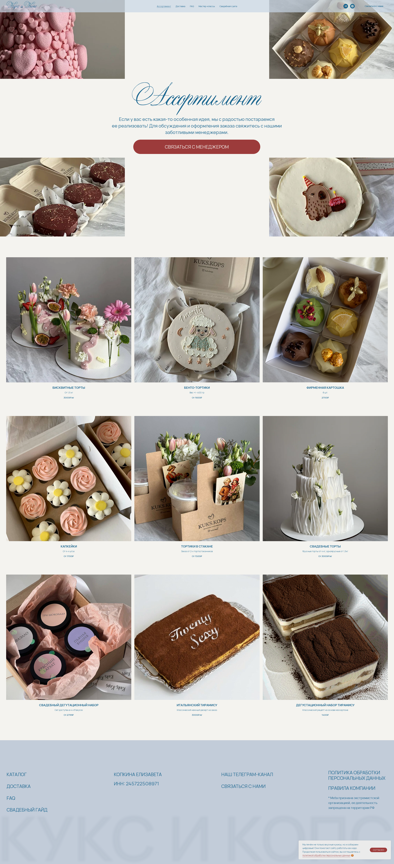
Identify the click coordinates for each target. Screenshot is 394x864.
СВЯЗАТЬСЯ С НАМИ (243, 786)
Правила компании (351, 788)
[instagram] (352, 6)
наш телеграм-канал (247, 774)
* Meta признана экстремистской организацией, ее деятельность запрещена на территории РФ (353, 802)
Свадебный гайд (27, 810)
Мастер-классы (207, 6)
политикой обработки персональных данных (326, 855)
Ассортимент (164, 6)
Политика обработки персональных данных (356, 775)
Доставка (180, 6)
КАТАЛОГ (17, 774)
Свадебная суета (228, 6)
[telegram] (345, 6)
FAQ (192, 6)
